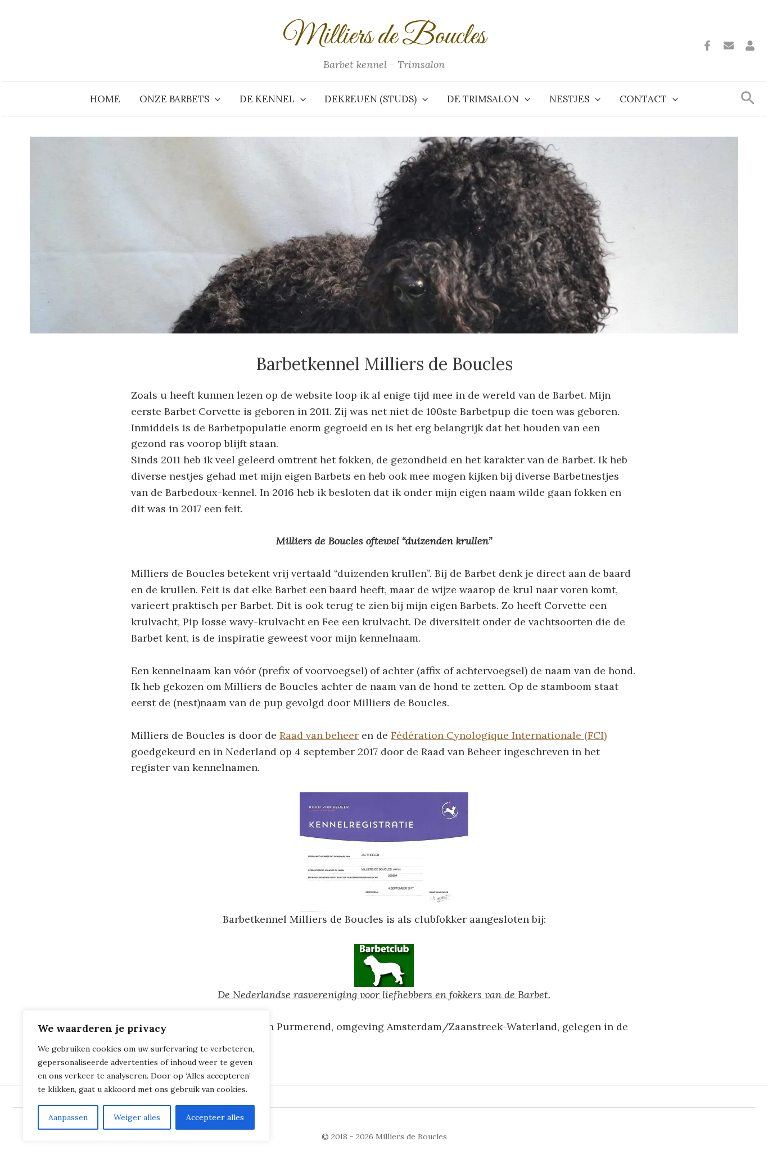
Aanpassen (68, 1117)
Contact (643, 99)
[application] (214, 99)
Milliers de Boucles (384, 36)
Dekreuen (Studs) (370, 99)
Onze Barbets (174, 99)
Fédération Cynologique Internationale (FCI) (499, 735)
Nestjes (569, 99)
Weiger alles (137, 1117)
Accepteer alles (215, 1117)
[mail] (729, 45)
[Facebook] (707, 45)
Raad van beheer (319, 735)
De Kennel (267, 99)
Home (105, 99)
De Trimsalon (483, 99)
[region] (146, 1076)
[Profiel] (750, 45)
